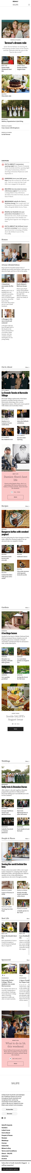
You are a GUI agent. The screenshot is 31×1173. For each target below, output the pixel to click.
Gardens (4, 1127)
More (26, 367)
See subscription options (10, 1169)
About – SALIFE (7, 1153)
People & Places (7, 1135)
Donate (9, 1113)
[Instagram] (5, 1118)
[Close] (28, 1163)
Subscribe (9, 1109)
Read (15, 497)
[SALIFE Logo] (15, 4)
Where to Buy (6, 1148)
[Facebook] (2, 1118)
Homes (4, 1143)
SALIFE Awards (7, 1125)
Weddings (5, 1140)
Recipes (4, 1138)
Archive (4, 1158)
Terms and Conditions (9, 1151)
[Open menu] (29, 4)
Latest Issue (6, 1130)
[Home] (15, 1)
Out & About (6, 1133)
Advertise (5, 1156)
